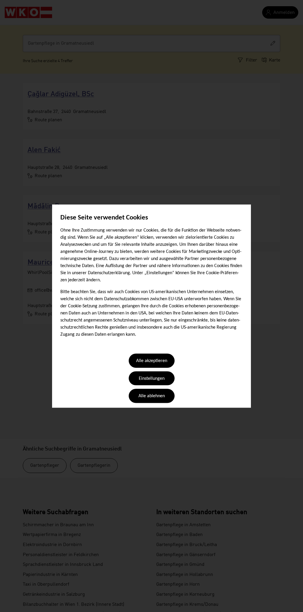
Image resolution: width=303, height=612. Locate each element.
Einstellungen (152, 378)
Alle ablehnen (151, 396)
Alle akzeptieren (151, 361)
